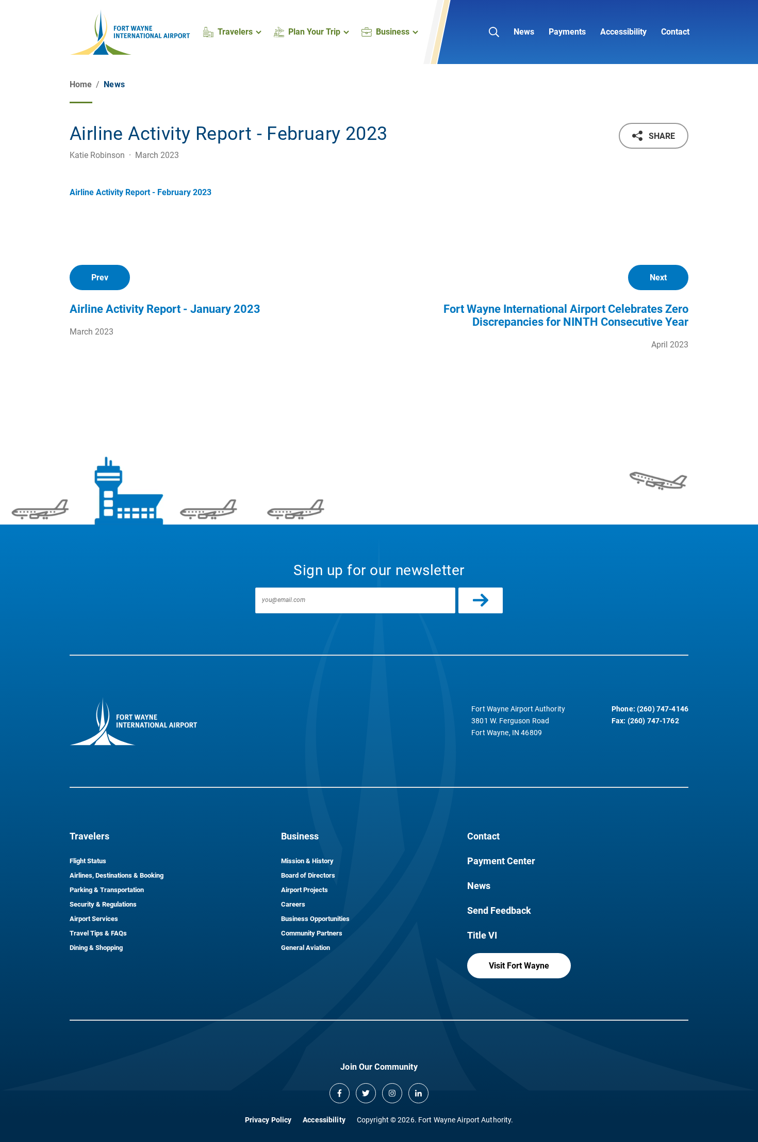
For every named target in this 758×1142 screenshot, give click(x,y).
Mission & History (307, 861)
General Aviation (305, 947)
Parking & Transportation (107, 890)
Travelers (89, 836)
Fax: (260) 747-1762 (645, 721)
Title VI (482, 935)
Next (658, 277)
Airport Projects (304, 890)
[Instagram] (392, 1093)
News (524, 32)
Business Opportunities (315, 919)
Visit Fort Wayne (519, 966)
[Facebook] (339, 1093)
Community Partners (311, 933)
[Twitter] (366, 1093)
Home (81, 84)
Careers (293, 904)
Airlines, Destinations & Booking (116, 875)
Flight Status (88, 861)
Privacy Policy (268, 1120)
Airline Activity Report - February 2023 (140, 192)
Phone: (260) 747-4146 (650, 709)
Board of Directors (308, 875)
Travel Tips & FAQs (98, 933)
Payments (567, 32)
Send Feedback (499, 910)
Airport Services (94, 919)
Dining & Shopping (96, 947)
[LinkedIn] (418, 1093)
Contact (675, 32)
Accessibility (623, 32)
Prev (99, 277)
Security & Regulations (103, 904)
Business (300, 836)
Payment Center (501, 860)
